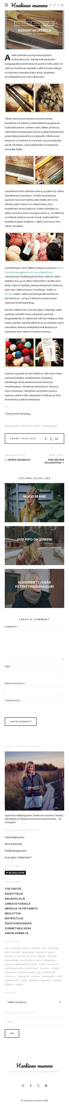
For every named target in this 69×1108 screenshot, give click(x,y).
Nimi (8, 666)
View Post (34, 503)
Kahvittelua (14, 894)
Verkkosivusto (12, 700)
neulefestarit (32, 968)
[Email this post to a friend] (56, 439)
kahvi (7, 952)
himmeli (35, 948)
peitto (32, 972)
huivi (43, 948)
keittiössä (10, 956)
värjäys (19, 984)
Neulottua (13, 913)
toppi (24, 980)
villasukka (45, 980)
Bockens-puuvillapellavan (38, 272)
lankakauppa (51, 426)
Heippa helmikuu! (18, 459)
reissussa (10, 976)
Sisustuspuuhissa (18, 923)
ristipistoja (23, 976)
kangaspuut (12, 426)
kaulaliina (41, 952)
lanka (37, 426)
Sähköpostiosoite (15, 683)
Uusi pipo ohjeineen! (34, 539)
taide (59, 976)
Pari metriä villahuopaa (54, 461)
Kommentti (11, 626)
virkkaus (9, 984)
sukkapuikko (48, 976)
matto (42, 964)
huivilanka (53, 948)
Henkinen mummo (29, 5)
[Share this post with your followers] (51, 439)
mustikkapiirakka (14, 968)
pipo (39, 972)
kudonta (41, 956)
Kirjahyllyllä (15, 899)
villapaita (34, 980)
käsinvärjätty (27, 960)
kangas (16, 952)
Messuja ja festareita (21, 908)
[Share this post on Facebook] (45, 439)
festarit (26, 948)
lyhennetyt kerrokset (26, 964)
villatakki (57, 980)
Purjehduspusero (16, 851)
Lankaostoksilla (43, 23)
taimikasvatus (12, 980)
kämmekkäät (12, 960)
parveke (22, 972)
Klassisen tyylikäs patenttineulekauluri (34, 584)
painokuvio (11, 972)
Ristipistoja (14, 918)
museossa (53, 964)
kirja (33, 956)
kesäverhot (23, 956)
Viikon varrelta (16, 933)
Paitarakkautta (14, 837)
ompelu (55, 968)
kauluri (51, 952)
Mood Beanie (34, 496)
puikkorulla (50, 972)
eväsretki (15, 948)
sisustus (35, 976)
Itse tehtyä (22, 23)
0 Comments (41, 34)
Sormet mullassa (18, 928)
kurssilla (27, 426)
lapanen (9, 964)
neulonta (45, 968)
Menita (9, 294)
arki (7, 948)
